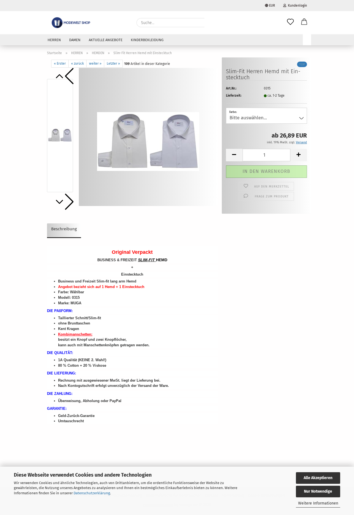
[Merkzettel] (290, 22)
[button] (304, 22)
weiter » (95, 63)
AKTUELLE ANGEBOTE (106, 40)
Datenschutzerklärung (92, 493)
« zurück (77, 63)
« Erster (60, 63)
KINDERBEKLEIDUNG (147, 40)
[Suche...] (211, 22)
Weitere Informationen (318, 503)
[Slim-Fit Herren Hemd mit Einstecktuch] (148, 137)
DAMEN (74, 40)
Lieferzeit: (233, 95)
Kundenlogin (296, 5)
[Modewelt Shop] (71, 22)
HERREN (54, 40)
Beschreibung (64, 228)
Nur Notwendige (318, 491)
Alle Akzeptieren (318, 478)
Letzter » (113, 63)
